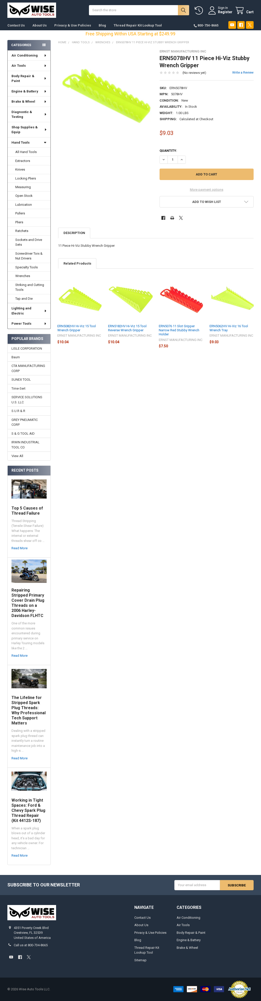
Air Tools (18, 65)
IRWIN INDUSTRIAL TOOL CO (25, 444)
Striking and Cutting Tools (29, 287)
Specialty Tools (26, 267)
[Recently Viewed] (199, 11)
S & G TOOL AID (23, 433)
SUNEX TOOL (21, 379)
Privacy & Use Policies (72, 25)
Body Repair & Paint (22, 78)
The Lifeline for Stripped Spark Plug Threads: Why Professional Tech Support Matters (28, 710)
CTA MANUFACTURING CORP (28, 368)
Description (74, 233)
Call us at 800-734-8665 (31, 945)
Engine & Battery (24, 91)
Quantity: (168, 151)
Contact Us (16, 25)
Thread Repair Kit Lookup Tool (138, 25)
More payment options (206, 189)
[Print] (172, 218)
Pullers (20, 213)
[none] (105, 96)
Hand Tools (20, 142)
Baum (15, 357)
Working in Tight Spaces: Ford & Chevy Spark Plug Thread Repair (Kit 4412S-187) (28, 810)
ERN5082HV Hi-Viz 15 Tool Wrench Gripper (76, 328)
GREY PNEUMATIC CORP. (24, 422)
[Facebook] (241, 25)
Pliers (19, 222)
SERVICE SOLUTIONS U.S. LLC (26, 399)
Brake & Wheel (23, 101)
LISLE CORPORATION (26, 348)
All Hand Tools (26, 152)
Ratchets (21, 231)
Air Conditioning (24, 55)
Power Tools (21, 323)
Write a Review (243, 72)
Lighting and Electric (21, 310)
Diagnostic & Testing (21, 114)
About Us (39, 25)
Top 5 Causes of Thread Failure (27, 511)
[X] (249, 25)
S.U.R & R (18, 411)
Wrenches (22, 276)
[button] (206, 202)
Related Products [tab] (77, 263)
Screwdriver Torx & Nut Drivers (29, 256)
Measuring (23, 187)
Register (225, 12)
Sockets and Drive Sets (28, 242)
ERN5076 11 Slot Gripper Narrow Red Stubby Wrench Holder (179, 330)
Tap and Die (24, 298)
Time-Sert (18, 388)
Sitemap (140, 960)
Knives (20, 169)
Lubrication (23, 205)
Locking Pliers (25, 178)
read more (19, 548)
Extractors (22, 161)
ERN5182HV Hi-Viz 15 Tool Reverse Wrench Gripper (127, 328)
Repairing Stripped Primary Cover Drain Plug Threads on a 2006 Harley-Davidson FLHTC (27, 603)
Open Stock (24, 196)
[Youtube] (232, 25)
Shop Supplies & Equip (24, 129)
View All (17, 456)
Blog (102, 25)
